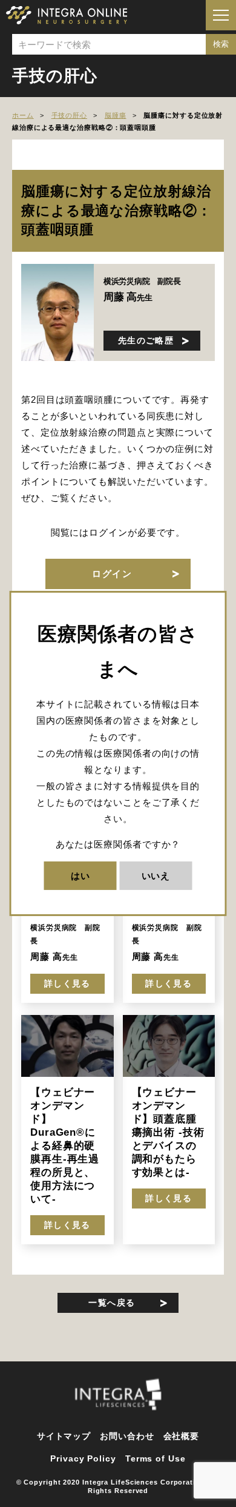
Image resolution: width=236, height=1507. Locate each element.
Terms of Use (155, 1458)
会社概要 (181, 1436)
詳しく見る (67, 983)
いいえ (156, 876)
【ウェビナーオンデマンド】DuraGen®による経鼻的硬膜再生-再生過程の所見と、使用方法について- (64, 1145)
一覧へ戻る (111, 1302)
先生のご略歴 (146, 340)
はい (80, 876)
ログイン (112, 573)
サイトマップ (64, 1436)
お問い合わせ (127, 1436)
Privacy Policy (83, 1458)
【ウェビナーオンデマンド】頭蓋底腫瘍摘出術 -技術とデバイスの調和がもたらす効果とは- (168, 1132)
